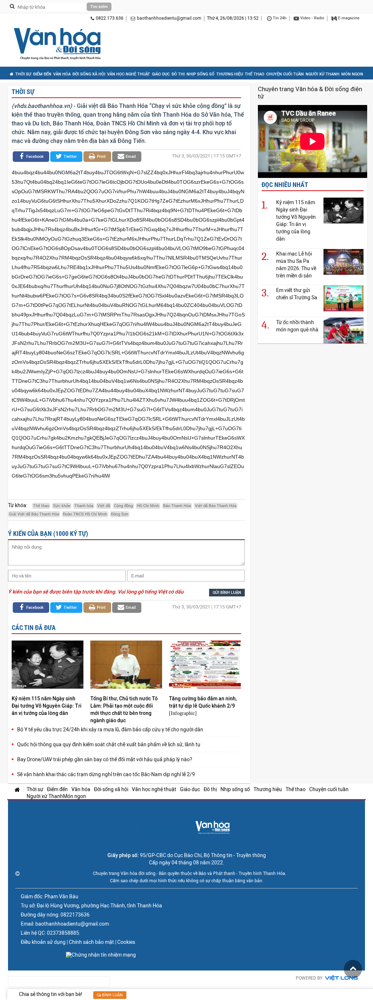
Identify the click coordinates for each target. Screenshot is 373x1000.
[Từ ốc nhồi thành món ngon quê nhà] (343, 330)
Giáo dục (161, 74)
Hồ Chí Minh (148, 505)
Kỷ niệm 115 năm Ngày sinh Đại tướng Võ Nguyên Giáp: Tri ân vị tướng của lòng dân (47, 706)
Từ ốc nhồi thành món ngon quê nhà (297, 325)
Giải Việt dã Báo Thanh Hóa (34, 514)
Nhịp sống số (200, 74)
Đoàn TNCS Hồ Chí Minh (85, 514)
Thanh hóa (83, 505)
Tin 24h (279, 18)
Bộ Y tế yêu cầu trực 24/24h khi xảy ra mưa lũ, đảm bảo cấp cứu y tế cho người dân (110, 729)
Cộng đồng (123, 505)
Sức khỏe (61, 505)
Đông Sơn (119, 514)
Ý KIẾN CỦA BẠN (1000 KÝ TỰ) (48, 533)
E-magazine (348, 18)
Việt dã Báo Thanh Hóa (215, 505)
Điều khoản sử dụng (43, 942)
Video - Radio (311, 18)
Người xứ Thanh (322, 74)
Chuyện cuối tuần (285, 74)
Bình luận (112, 995)
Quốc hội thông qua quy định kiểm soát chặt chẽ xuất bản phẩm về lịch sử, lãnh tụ (108, 744)
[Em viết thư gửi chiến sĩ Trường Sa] (343, 298)
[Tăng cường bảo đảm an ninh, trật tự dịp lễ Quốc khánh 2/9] (205, 665)
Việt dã (103, 505)
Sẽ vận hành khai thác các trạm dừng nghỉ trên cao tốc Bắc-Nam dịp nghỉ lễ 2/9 (106, 774)
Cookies (126, 942)
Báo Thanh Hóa (177, 505)
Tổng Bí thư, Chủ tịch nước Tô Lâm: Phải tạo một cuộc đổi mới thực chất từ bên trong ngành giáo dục (124, 709)
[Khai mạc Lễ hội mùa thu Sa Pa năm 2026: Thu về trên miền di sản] (343, 261)
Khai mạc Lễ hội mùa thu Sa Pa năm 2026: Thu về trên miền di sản (296, 265)
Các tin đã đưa (34, 627)
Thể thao (254, 74)
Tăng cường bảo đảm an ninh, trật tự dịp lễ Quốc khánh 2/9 (203, 702)
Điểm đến (42, 74)
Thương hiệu (229, 74)
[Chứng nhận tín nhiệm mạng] (101, 954)
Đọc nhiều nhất (285, 184)
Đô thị (178, 74)
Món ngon (352, 74)
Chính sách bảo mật (91, 942)
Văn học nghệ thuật (128, 74)
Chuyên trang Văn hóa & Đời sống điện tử (310, 92)
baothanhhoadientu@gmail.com (169, 18)
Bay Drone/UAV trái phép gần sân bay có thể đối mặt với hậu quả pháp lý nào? (104, 759)
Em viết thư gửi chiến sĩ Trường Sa (296, 293)
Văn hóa (62, 74)
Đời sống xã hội (88, 74)
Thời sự (23, 74)
